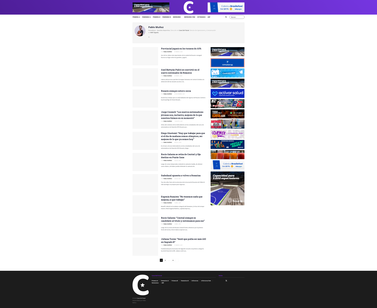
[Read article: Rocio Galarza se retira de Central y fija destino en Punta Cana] (145, 162)
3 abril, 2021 (177, 203)
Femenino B (166, 17)
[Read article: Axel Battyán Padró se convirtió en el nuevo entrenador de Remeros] (145, 77)
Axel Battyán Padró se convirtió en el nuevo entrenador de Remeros (180, 71)
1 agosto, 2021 (178, 121)
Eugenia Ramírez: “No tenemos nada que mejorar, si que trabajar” (181, 198)
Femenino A (146, 17)
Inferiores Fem (189, 17)
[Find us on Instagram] (219, 17)
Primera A (136, 17)
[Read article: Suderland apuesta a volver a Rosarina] (145, 183)
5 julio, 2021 (177, 160)
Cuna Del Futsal (184, 30)
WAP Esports (154, 32)
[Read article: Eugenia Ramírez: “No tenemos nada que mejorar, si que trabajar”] (145, 204)
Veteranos (201, 17)
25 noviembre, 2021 (179, 94)
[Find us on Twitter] (226, 17)
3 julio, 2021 (177, 178)
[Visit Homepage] (188, 7)
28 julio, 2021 (178, 142)
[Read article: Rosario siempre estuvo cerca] (145, 98)
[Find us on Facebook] (222, 17)
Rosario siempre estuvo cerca (176, 90)
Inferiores (177, 17)
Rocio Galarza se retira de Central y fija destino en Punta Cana (181, 156)
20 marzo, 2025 (178, 51)
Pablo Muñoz (168, 51)
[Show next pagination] (176, 260)
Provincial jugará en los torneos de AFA (181, 48)
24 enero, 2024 (178, 76)
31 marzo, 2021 (178, 245)
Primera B (156, 17)
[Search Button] (242, 17)
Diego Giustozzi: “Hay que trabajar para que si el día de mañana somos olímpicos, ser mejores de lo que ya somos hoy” (183, 136)
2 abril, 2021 (177, 224)
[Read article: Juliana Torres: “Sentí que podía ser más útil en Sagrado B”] (145, 247)
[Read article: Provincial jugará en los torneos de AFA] (145, 56)
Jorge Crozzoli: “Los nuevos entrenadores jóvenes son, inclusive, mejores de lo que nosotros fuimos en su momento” (182, 115)
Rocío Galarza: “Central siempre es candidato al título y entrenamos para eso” (183, 219)
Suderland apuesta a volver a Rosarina (181, 175)
